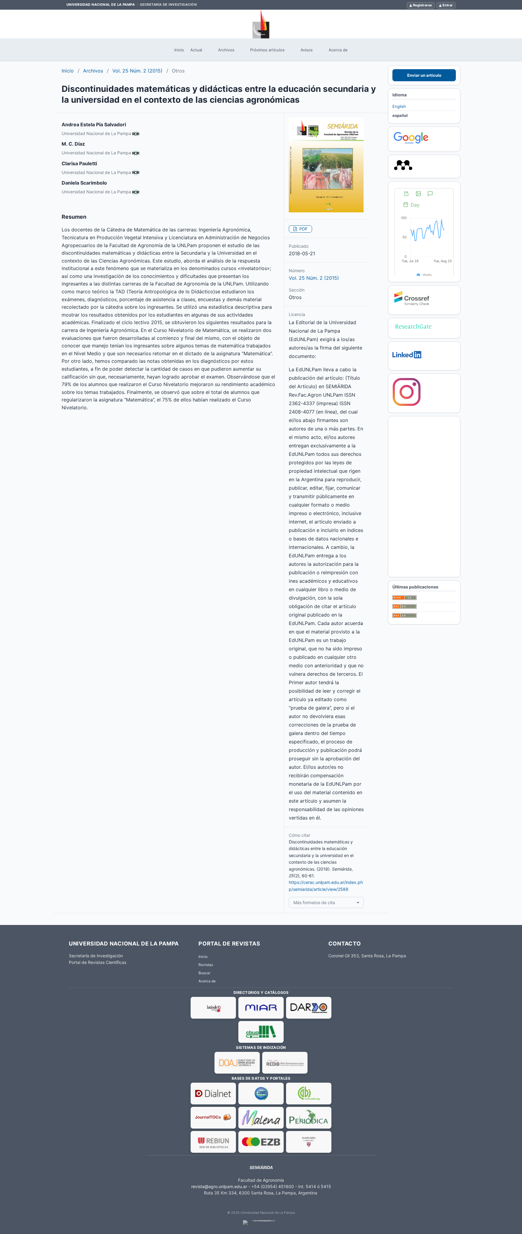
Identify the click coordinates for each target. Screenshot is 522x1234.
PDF (303, 228)
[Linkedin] (407, 362)
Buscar (204, 973)
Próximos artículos (267, 49)
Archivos (226, 49)
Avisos (307, 49)
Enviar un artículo (424, 75)
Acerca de (338, 49)
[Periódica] (308, 1118)
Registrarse (422, 5)
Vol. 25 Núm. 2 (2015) (137, 71)
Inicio (179, 49)
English (399, 106)
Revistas (205, 964)
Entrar (448, 5)
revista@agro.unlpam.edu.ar (219, 1186)
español (400, 115)
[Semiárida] (261, 24)
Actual (196, 49)
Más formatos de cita (314, 902)
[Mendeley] (403, 170)
